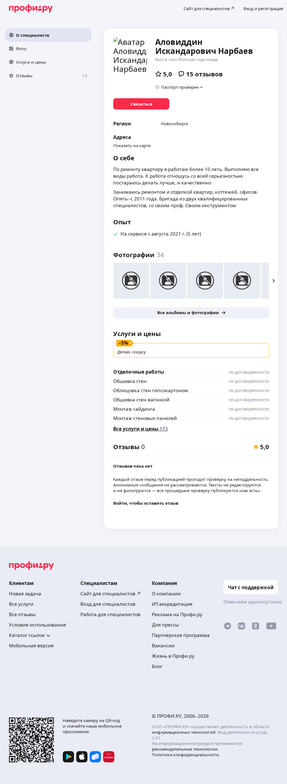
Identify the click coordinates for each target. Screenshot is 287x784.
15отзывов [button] (204, 74)
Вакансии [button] (163, 645)
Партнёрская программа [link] (181, 635)
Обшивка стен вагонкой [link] (141, 399)
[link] (141, 103)
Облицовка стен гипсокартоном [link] (150, 390)
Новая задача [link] (25, 593)
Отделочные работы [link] (138, 372)
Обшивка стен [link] (130, 381)
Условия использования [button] (37, 624)
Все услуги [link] (21, 604)
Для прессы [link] (165, 624)
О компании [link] (166, 593)
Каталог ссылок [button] (27, 635)
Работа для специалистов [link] (110, 614)
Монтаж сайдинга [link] (134, 409)
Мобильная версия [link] (31, 645)
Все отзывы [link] (22, 614)
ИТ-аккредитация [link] (172, 604)
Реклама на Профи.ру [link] (177, 614)
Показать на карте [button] (132, 145)
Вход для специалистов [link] (107, 604)
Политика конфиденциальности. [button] (186, 754)
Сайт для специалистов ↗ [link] (110, 593)
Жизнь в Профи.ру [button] (173, 656)
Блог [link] (157, 666)
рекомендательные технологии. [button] (185, 749)
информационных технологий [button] (184, 732)
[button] (48, 35)
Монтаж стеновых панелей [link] (145, 418)
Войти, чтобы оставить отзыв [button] (145, 503)
